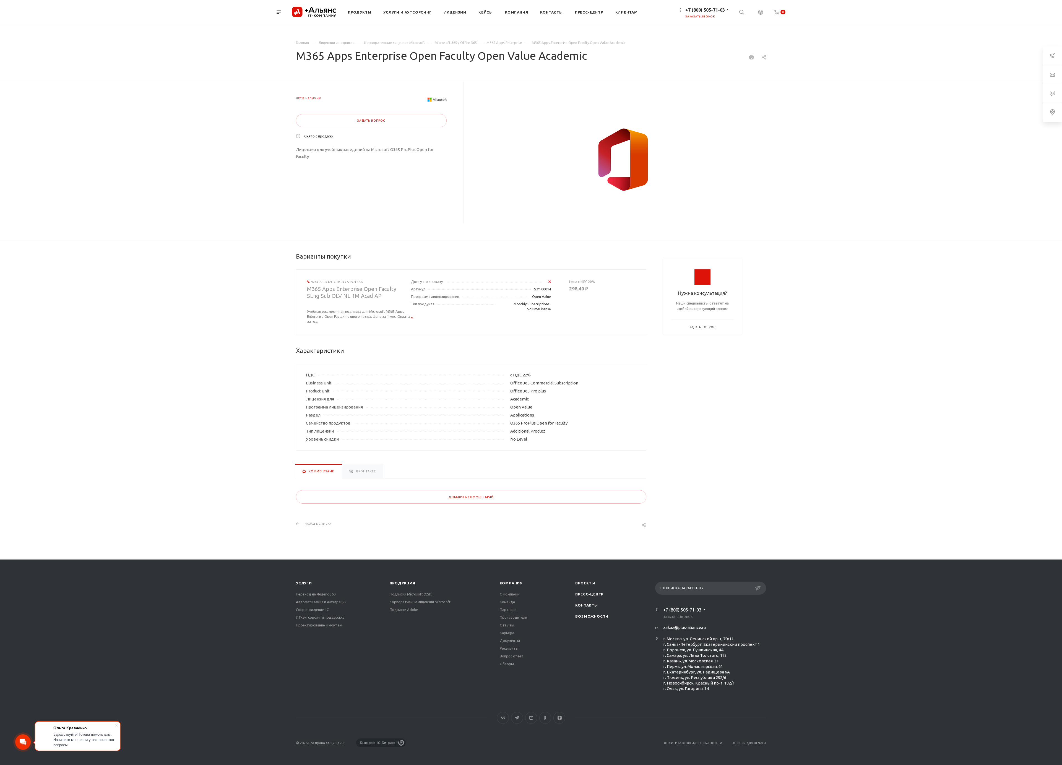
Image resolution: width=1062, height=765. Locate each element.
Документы (510, 640)
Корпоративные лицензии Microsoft (420, 602)
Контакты (586, 605)
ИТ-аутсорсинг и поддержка (320, 617)
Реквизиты (509, 648)
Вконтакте (503, 718)
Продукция (402, 583)
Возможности (591, 616)
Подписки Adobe (404, 610)
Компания (511, 583)
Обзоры (507, 664)
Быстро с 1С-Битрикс (377, 742)
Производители (513, 617)
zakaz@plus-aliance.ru (684, 627)
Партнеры (508, 610)
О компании (510, 594)
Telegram (517, 718)
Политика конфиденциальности (693, 743)
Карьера (507, 633)
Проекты (585, 583)
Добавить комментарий (471, 497)
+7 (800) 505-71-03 (705, 9)
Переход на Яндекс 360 (315, 594)
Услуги (304, 583)
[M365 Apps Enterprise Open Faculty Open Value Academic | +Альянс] (623, 159)
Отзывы (507, 625)
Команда (507, 602)
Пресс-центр (589, 594)
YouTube (531, 718)
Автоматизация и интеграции (321, 602)
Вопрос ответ (512, 656)
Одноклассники (545, 718)
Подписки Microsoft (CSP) (411, 594)
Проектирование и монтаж (319, 625)
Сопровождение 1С (312, 610)
